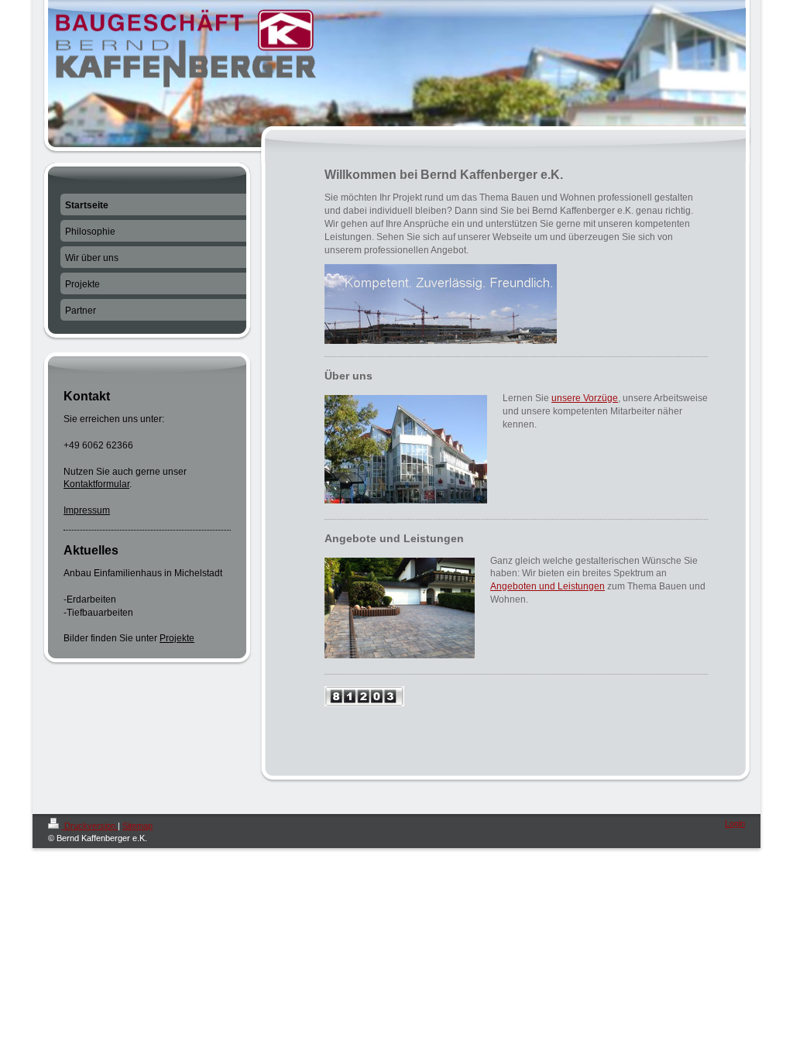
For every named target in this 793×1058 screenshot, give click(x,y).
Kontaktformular (96, 484)
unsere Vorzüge (584, 398)
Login (735, 823)
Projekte (177, 638)
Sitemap (137, 825)
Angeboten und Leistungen (547, 586)
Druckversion (90, 825)
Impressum (87, 510)
